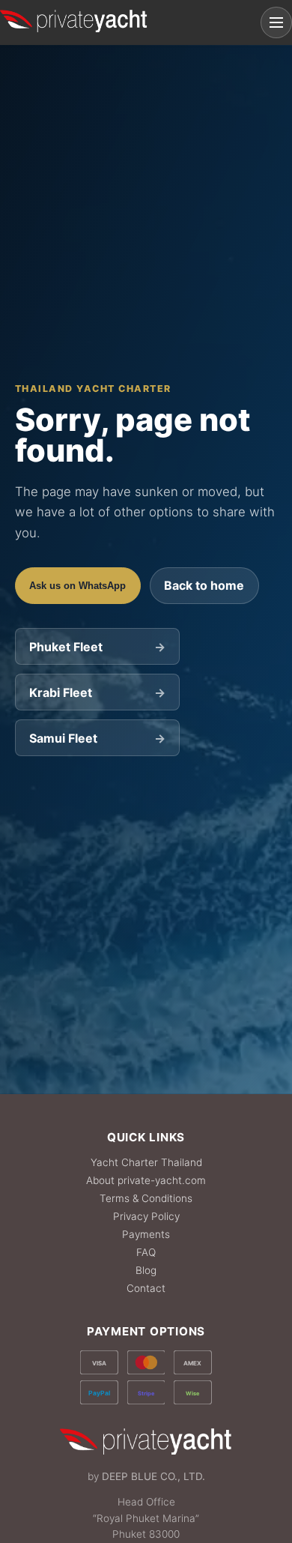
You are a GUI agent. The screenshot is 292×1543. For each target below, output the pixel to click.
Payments (146, 1234)
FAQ (146, 1252)
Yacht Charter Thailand (146, 1162)
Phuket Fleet (97, 646)
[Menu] (276, 22)
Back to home (204, 585)
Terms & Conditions (146, 1198)
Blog (146, 1270)
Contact (146, 1288)
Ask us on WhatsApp (77, 585)
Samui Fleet (97, 738)
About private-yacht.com (146, 1180)
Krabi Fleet (97, 692)
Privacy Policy (146, 1216)
